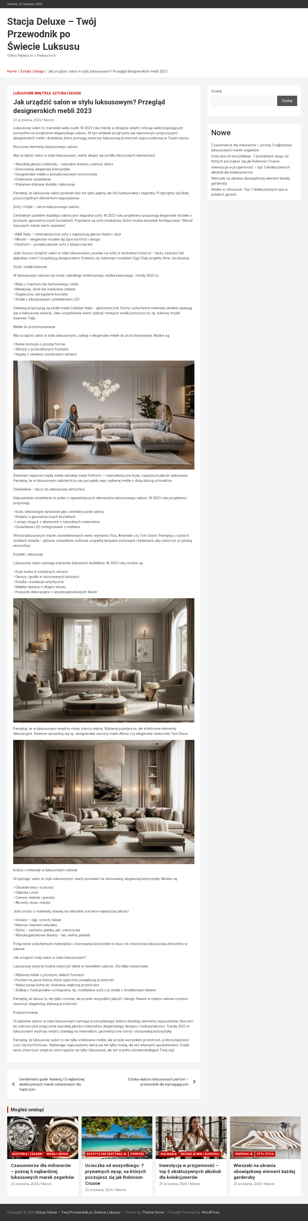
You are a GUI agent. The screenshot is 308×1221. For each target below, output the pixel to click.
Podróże (137, 1154)
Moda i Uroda (57, 1154)
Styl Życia (265, 1154)
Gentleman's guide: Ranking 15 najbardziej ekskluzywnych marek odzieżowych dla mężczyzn (51, 1084)
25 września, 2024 (24, 1184)
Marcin (49, 120)
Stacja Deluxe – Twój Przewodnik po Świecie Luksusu (51, 34)
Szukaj (216, 91)
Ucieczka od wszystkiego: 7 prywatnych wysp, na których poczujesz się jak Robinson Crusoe (115, 1174)
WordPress (210, 1212)
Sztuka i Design (66, 93)
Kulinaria (169, 1154)
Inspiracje (244, 1154)
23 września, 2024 (27, 120)
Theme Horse (153, 1212)
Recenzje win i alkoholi (200, 1154)
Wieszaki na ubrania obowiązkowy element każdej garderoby (264, 1171)
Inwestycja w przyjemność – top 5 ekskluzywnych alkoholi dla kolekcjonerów (190, 1171)
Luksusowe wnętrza (32, 93)
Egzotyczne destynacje (106, 1154)
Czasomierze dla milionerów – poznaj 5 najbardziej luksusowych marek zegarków (42, 1171)
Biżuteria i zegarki (27, 1154)
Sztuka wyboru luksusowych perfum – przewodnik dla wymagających (158, 1082)
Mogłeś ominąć (27, 1110)
